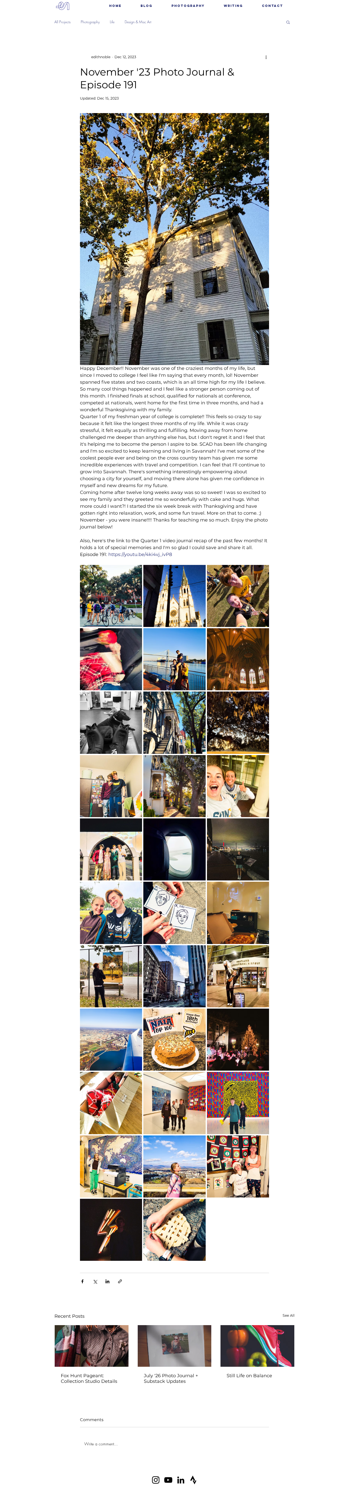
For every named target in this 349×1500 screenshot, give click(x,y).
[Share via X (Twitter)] (94, 1281)
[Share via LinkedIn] (107, 1281)
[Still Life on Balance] (257, 1345)
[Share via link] (120, 1281)
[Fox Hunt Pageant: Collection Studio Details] (92, 1345)
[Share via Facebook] (82, 1281)
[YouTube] (168, 1480)
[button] (188, 6)
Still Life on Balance (249, 1375)
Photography (90, 21)
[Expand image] (111, 596)
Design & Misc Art (138, 21)
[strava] (193, 1480)
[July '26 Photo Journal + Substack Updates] (175, 1345)
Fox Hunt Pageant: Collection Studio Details (89, 1378)
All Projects (62, 21)
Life (112, 21)
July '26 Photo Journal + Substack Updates (171, 1378)
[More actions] (266, 57)
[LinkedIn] (181, 1480)
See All (289, 1315)
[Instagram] (156, 1480)
